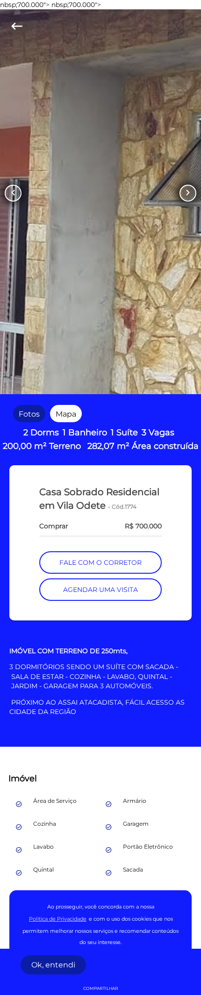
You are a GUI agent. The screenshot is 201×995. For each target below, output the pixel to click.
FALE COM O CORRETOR (100, 562)
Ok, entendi (53, 964)
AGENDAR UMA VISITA (100, 589)
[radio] (29, 413)
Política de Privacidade (57, 919)
